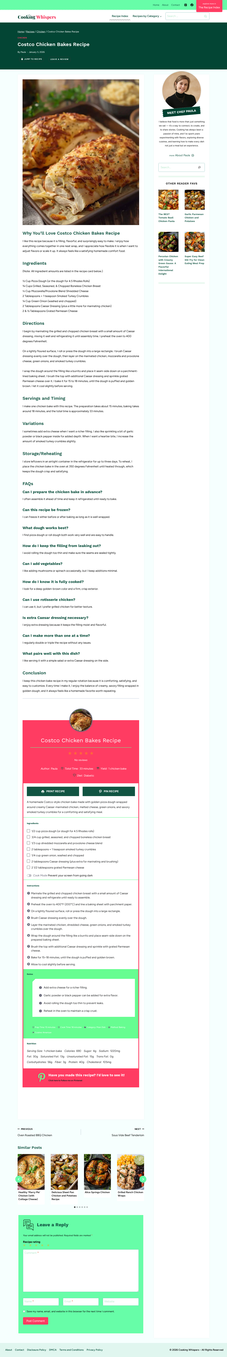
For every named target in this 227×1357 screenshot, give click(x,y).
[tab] (75, 1207)
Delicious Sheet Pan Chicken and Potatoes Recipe (64, 1196)
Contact (175, 5)
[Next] (142, 1179)
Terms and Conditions (71, 1349)
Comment (31, 1253)
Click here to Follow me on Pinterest (65, 1080)
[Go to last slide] (18, 1179)
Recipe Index (120, 16)
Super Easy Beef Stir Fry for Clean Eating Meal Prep (194, 260)
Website (109, 1301)
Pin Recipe (111, 791)
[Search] (199, 167)
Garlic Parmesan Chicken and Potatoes (194, 218)
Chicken (22, 38)
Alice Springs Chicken (97, 1192)
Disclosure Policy (36, 1349)
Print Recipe (55, 791)
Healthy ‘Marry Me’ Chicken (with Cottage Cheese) (29, 1196)
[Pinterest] (185, 5)
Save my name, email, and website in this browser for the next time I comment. (70, 1311)
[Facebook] (192, 5)
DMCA (53, 1349)
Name (29, 1301)
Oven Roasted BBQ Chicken (35, 1132)
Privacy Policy (95, 1349)
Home (156, 5)
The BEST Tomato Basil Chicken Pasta (166, 218)
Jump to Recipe (33, 59)
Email (68, 1301)
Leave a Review (59, 59)
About (165, 5)
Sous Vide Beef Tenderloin (128, 1132)
